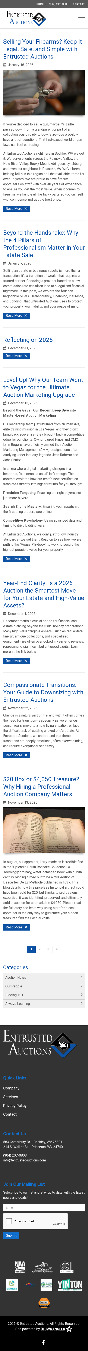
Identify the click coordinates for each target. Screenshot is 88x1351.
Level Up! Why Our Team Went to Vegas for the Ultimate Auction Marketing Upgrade (43, 387)
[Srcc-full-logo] (29, 1285)
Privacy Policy (15, 1105)
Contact (79, 4)
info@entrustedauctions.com (24, 1160)
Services (10, 1097)
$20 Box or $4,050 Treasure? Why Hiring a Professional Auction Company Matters (41, 787)
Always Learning (17, 1004)
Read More (14, 209)
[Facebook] (43, 1343)
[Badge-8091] (44, 1303)
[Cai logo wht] (66, 1267)
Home (40, 4)
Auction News (15, 977)
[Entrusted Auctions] (26, 18)
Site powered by (28, 1329)
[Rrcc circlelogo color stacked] (12, 1285)
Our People (13, 986)
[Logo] (42, 1267)
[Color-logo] (70, 1285)
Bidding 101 (14, 995)
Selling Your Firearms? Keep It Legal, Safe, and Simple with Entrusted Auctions (42, 49)
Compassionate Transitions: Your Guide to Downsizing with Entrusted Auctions (43, 692)
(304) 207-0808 (58, 4)
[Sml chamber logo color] (46, 1285)
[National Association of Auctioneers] (20, 1267)
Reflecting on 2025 (28, 339)
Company (11, 1088)
